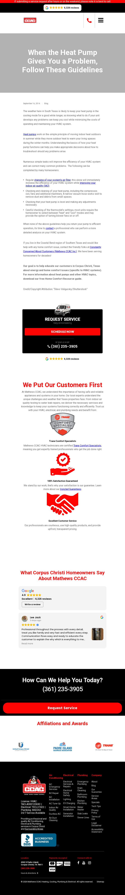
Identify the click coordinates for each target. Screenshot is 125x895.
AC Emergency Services (54, 786)
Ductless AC (55, 814)
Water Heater (80, 808)
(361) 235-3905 (63, 346)
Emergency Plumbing (82, 782)
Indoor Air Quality (53, 808)
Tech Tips (96, 806)
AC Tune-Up (55, 803)
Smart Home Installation (69, 808)
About (94, 781)
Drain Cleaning (81, 789)
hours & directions (28, 873)
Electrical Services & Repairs (68, 784)
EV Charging (69, 803)
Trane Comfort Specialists (87, 445)
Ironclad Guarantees (70, 489)
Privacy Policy (94, 811)
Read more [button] (27, 643)
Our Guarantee (96, 790)
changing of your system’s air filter (52, 180)
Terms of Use (95, 817)
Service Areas (95, 797)
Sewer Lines (83, 817)
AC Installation (54, 798)
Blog (46, 103)
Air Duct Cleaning (53, 819)
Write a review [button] (33, 604)
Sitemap (100, 882)
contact (50, 228)
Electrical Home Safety (67, 793)
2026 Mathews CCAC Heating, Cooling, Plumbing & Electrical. (50, 882)
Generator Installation (68, 814)
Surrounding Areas (34, 829)
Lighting (67, 799)
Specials (95, 802)
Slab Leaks (82, 813)
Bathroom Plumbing (82, 795)
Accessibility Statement (97, 830)
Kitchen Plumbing (82, 802)
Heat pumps (29, 134)
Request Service (62, 708)
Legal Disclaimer (96, 824)
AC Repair (54, 793)
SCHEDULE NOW (62, 332)
